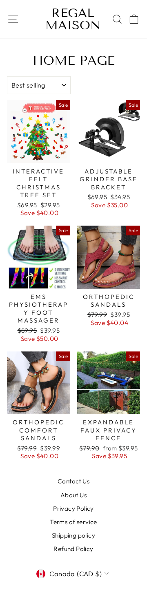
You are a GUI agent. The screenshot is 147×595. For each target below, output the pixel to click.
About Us (73, 495)
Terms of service (73, 522)
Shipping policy (73, 535)
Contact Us (73, 481)
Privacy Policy (73, 508)
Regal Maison (73, 19)
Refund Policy (73, 549)
